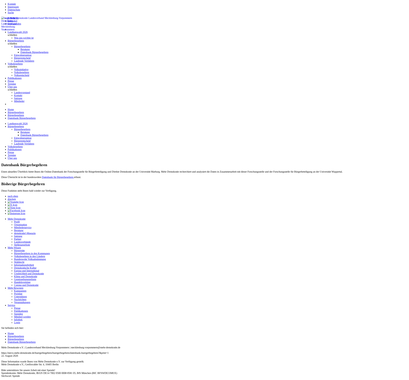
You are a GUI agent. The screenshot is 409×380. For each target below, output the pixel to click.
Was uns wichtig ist (24, 37)
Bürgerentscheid (22, 58)
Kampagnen (20, 290)
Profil (17, 221)
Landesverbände (22, 242)
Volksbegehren (15, 63)
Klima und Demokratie (25, 276)
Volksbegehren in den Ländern (29, 256)
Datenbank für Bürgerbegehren (58, 177)
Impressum (13, 6)
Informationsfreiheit (24, 265)
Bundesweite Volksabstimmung (30, 259)
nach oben (13, 196)
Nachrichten (20, 299)
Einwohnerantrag (22, 55)
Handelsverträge (22, 282)
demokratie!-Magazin (25, 233)
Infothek (18, 319)
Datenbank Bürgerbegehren (34, 52)
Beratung (25, 49)
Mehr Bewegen (15, 288)
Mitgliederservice (22, 227)
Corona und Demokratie (26, 285)
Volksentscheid (21, 75)
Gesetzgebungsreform (25, 279)
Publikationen (15, 78)
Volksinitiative (21, 69)
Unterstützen (20, 296)
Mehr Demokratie (17, 219)
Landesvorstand (22, 92)
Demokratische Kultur (25, 267)
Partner (17, 239)
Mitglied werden (22, 316)
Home (11, 109)
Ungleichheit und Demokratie (29, 273)
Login (17, 322)
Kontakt (12, 4)
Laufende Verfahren (24, 60)
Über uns (12, 86)
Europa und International (26, 270)
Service (11, 305)
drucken (12, 199)
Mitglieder (19, 101)
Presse (11, 81)
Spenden (18, 314)
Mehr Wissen (14, 247)
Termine (12, 84)
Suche (11, 12)
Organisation (20, 224)
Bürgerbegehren (16, 40)
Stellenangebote (22, 244)
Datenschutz (14, 9)
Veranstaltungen (22, 302)
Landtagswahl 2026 (18, 32)
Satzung (18, 98)
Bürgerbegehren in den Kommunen (32, 253)
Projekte (18, 293)
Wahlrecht (19, 262)
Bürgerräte (19, 250)
